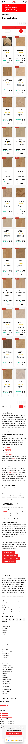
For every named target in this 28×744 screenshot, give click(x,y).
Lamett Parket (8, 450)
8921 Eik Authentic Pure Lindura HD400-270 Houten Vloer (7, 141)
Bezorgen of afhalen (7, 671)
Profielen (4, 640)
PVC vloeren (5, 628)
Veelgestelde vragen (6, 663)
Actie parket (7, 447)
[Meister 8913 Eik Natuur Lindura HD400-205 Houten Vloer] (7, 283)
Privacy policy (5, 677)
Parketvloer (7, 14)
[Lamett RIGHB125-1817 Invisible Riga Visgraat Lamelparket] (20, 102)
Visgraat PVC (5, 650)
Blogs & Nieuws (5, 681)
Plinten (3, 638)
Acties (3, 624)
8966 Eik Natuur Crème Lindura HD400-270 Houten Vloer (20, 50)
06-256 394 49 (5, 715)
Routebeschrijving (4, 705)
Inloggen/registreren (6, 689)
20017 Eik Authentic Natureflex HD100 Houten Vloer (7, 383)
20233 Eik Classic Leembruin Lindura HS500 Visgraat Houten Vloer (20, 262)
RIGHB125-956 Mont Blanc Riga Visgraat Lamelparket (20, 383)
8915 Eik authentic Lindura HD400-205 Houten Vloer (7, 111)
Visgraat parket (8, 454)
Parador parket (8, 452)
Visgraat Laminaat (6, 648)
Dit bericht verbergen (14, 733)
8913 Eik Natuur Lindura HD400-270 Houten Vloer (7, 262)
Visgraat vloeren (6, 626)
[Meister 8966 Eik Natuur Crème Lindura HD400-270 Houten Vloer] (20, 41)
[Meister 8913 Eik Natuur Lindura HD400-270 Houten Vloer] (7, 253)
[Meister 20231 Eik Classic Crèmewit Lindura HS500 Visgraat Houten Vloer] (7, 313)
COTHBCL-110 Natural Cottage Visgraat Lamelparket (20, 201)
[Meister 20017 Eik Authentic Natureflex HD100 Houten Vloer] (7, 374)
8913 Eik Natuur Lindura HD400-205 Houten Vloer (7, 292)
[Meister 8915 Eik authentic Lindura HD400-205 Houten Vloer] (7, 102)
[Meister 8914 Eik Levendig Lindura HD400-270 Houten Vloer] (20, 223)
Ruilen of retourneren (7, 679)
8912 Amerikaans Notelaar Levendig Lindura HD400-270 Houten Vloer (7, 353)
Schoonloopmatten (6, 644)
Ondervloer (4, 634)
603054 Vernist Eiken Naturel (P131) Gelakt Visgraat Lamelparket (7, 50)
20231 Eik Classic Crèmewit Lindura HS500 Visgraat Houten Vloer (7, 322)
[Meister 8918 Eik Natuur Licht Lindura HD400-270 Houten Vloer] (20, 283)
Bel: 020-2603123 (8, 552)
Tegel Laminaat (5, 655)
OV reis (5, 707)
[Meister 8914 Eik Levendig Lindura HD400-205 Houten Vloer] (20, 162)
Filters (14, 27)
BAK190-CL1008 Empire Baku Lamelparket (7, 81)
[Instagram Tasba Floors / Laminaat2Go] (10, 619)
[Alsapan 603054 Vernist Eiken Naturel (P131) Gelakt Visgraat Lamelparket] (7, 41)
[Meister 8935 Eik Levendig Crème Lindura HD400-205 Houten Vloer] (7, 192)
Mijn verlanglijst (5, 693)
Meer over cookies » (16, 737)
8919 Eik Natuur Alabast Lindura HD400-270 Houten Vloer (20, 141)
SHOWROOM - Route (9, 561)
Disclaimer (4, 673)
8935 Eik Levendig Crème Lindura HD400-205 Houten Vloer (7, 201)
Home (3, 14)
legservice (11, 472)
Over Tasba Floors (6, 665)
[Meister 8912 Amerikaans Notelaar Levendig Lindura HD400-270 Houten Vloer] (7, 343)
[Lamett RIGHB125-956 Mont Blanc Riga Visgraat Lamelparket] (20, 374)
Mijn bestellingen (6, 691)
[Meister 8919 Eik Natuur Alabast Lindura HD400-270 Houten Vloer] (20, 132)
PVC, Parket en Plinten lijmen (8, 642)
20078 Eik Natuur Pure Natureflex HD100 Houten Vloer (20, 353)
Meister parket (8, 449)
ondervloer (6, 499)
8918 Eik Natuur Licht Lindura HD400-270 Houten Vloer (20, 292)
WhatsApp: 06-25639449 (10, 555)
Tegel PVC (4, 657)
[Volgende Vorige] (25, 23)
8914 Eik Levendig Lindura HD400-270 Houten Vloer (20, 232)
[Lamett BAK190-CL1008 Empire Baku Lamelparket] (7, 71)
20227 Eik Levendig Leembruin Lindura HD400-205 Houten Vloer (7, 171)
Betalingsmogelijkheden (7, 669)
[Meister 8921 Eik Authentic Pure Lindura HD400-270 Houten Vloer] (7, 132)
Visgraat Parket (5, 653)
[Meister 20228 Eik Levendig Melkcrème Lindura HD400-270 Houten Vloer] (20, 71)
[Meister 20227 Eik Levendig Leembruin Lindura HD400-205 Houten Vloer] (7, 162)
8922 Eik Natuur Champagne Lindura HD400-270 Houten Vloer (7, 232)
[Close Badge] (22, 738)
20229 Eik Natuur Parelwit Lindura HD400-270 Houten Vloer (20, 322)
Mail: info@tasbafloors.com (11, 558)
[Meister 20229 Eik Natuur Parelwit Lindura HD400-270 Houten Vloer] (20, 313)
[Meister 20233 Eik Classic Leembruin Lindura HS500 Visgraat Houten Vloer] (20, 253)
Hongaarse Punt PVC (7, 652)
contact (13, 458)
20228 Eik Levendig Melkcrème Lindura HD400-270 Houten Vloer (20, 81)
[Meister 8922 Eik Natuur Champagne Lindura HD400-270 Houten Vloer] (7, 223)
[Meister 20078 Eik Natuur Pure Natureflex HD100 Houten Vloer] (20, 343)
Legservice (4, 646)
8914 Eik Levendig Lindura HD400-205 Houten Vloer (20, 171)
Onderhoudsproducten (7, 636)
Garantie (4, 675)
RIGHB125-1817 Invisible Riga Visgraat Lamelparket (20, 111)
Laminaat (4, 630)
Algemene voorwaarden (7, 667)
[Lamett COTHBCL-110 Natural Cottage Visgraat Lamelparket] (20, 192)
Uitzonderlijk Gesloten (7, 683)
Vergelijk (8, 62)
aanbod (5, 511)
